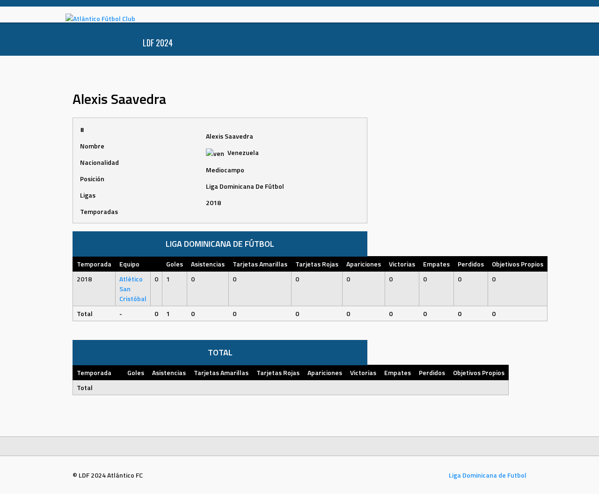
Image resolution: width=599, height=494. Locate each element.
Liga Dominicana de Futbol (487, 475)
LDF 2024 (158, 43)
